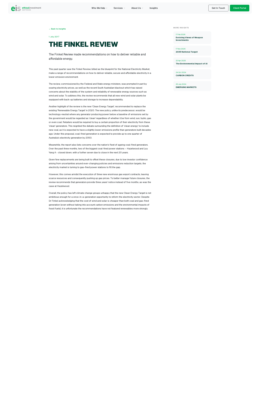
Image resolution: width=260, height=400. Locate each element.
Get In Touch (218, 8)
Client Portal (239, 8)
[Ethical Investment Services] (26, 8)
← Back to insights (57, 29)
